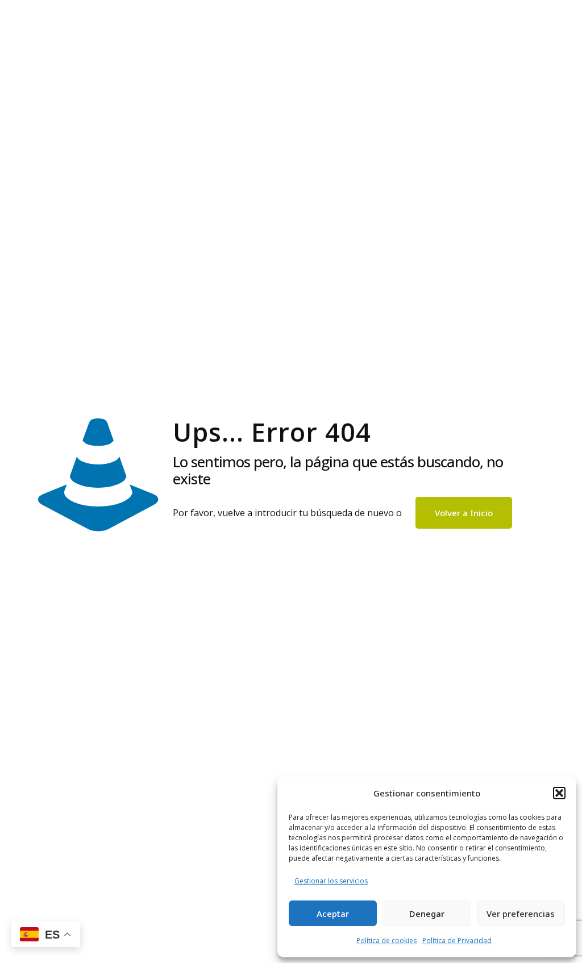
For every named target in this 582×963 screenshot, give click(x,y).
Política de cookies (386, 940)
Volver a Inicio (464, 512)
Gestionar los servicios (331, 881)
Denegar (426, 913)
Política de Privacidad (457, 940)
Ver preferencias (521, 913)
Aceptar (333, 913)
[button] (559, 793)
